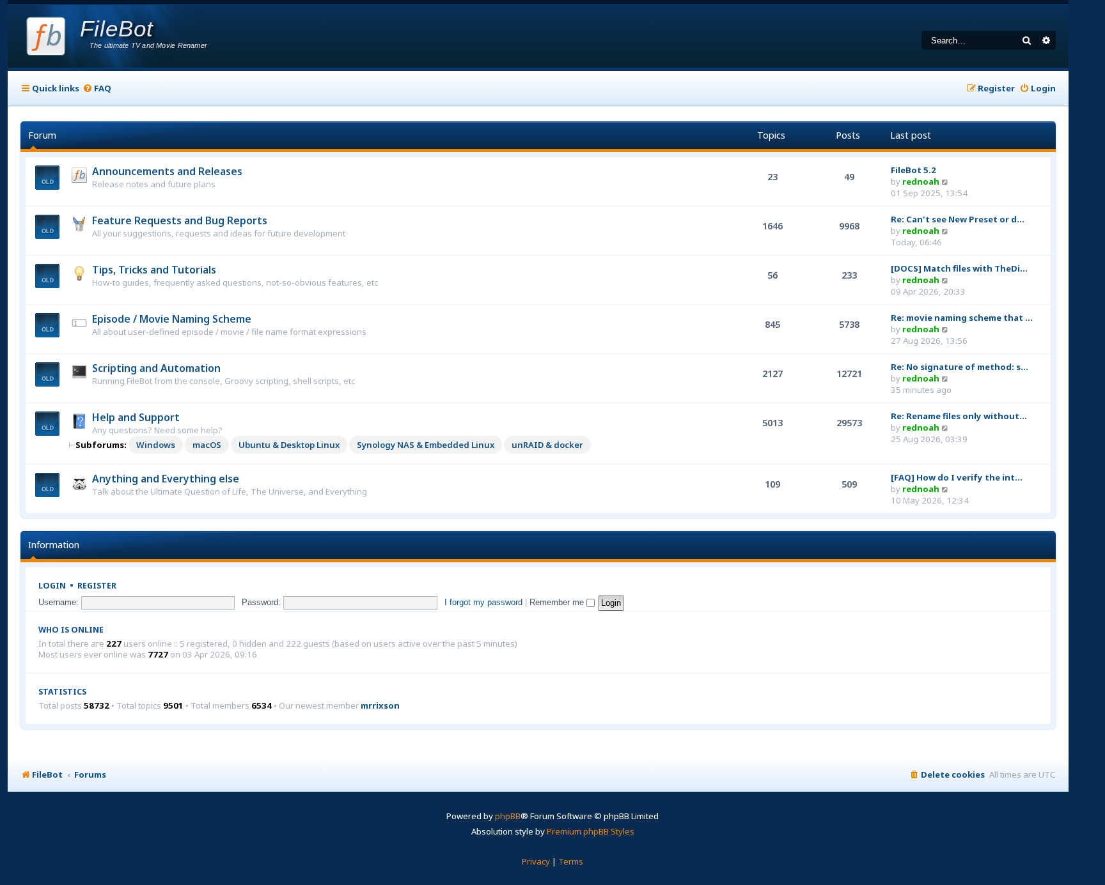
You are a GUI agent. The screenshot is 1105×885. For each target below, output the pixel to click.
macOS (206, 444)
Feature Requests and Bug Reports (179, 220)
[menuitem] (96, 88)
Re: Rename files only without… (959, 416)
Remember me (557, 602)
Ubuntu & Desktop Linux (289, 444)
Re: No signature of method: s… (959, 367)
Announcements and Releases (167, 171)
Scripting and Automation (156, 368)
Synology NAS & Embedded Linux (425, 444)
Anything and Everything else (165, 479)
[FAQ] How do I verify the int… (957, 477)
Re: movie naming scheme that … (962, 317)
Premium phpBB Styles (590, 831)
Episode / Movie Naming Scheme (171, 319)
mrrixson (380, 705)
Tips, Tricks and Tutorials (154, 270)
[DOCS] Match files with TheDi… (959, 268)
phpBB (508, 816)
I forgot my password (483, 602)
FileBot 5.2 (913, 170)
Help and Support (136, 417)
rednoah (920, 181)
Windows (155, 444)
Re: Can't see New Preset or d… (957, 219)
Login (52, 585)
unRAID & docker (547, 444)
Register (96, 585)
